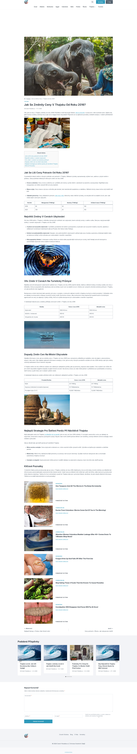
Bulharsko (50, 6)
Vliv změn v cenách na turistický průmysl (37, 160)
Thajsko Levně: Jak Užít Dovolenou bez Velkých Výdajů (28, 666)
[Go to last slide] (20, 660)
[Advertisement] (68, 20)
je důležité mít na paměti (52, 434)
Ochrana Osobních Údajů (77, 743)
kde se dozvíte (79, 112)
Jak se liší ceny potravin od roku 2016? (36, 156)
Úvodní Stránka (64, 734)
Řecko (85, 6)
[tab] (65, 676)
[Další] (116, 660)
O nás (109, 2)
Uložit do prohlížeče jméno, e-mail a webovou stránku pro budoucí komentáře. (97, 715)
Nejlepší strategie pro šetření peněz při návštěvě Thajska (41, 164)
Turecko (100, 6)
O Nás (76, 734)
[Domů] (24, 98)
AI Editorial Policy (68, 752)
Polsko (78, 6)
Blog (71, 734)
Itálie (71, 6)
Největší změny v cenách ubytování (35, 158)
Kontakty (100, 2)
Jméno (27, 716)
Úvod (35, 6)
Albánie (42, 6)
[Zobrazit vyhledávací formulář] (92, 1)
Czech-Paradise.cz (30, 108)
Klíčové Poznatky (30, 166)
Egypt (57, 6)
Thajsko (26, 101)
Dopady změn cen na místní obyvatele (36, 162)
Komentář (28, 695)
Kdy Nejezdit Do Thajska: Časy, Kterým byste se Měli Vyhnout (106, 666)
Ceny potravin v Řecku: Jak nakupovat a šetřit (99, 630)
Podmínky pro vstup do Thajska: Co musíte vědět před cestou (81, 666)
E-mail (57, 716)
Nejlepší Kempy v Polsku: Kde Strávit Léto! (37, 630)
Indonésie (65, 6)
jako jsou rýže (59, 195)
